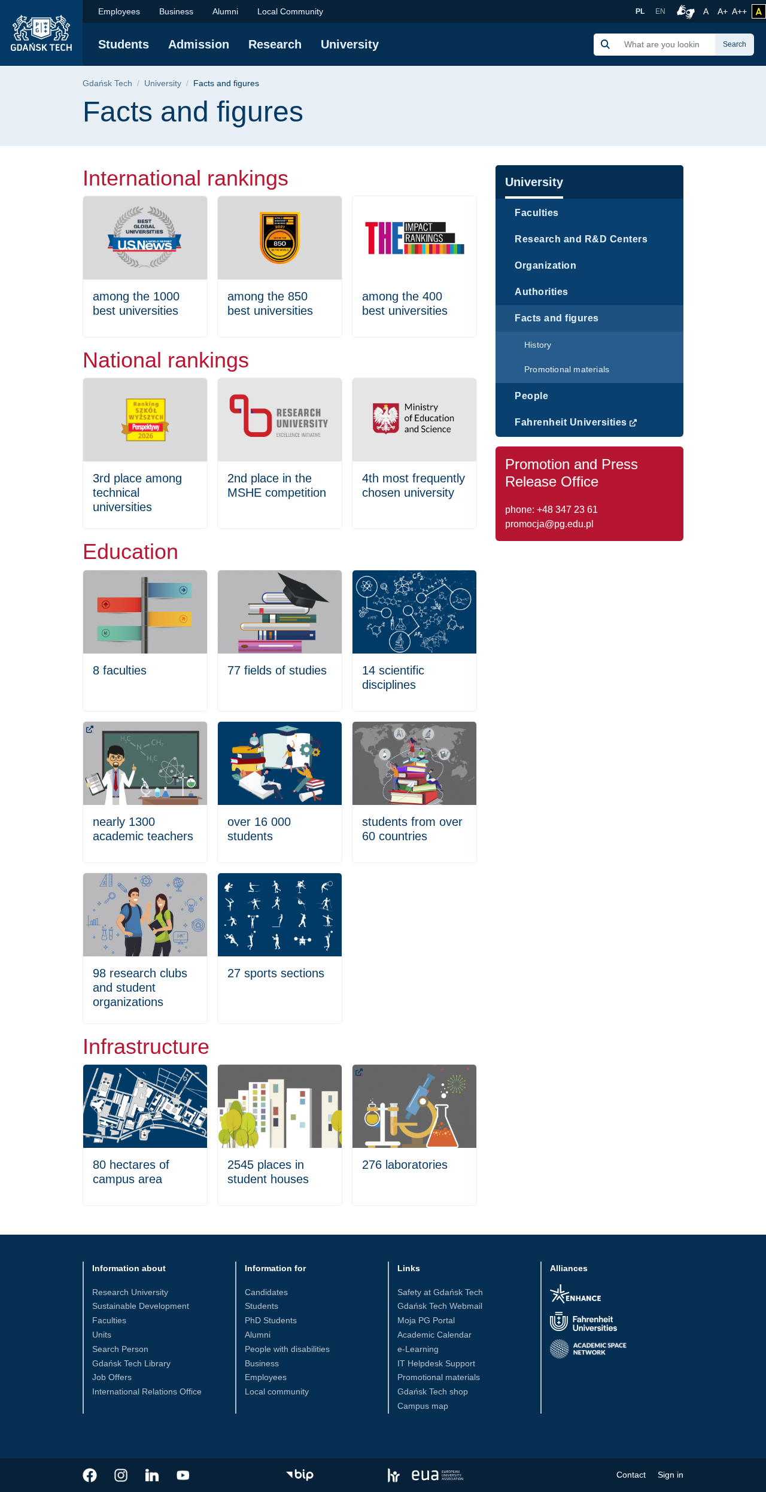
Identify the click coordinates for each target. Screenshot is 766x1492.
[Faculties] (145, 640)
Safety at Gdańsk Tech (440, 1292)
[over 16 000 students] (280, 792)
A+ (723, 11)
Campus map (422, 1406)
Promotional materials (566, 369)
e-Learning (418, 1349)
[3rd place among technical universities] (145, 453)
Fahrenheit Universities (571, 422)
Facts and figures (557, 318)
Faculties (537, 213)
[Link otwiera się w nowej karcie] (90, 1475)
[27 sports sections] (280, 948)
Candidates (266, 1292)
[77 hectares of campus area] (145, 1135)
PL (640, 11)
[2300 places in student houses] (280, 1135)
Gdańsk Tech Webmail (439, 1306)
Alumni (225, 11)
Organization (545, 265)
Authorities (542, 292)
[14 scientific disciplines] (414, 640)
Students (123, 44)
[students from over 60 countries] (414, 792)
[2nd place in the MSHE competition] (280, 453)
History (537, 345)
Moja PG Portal (426, 1320)
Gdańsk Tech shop (432, 1391)
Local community (277, 1391)
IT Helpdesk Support (436, 1363)
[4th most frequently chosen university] (414, 453)
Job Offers (112, 1377)
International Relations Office (147, 1391)
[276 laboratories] (414, 1135)
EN (660, 11)
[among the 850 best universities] (280, 266)
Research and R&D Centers (581, 239)
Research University (130, 1292)
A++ (739, 11)
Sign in (670, 1474)
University (350, 44)
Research (275, 44)
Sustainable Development (140, 1306)
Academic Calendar (434, 1334)
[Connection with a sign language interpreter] (684, 11)
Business (176, 11)
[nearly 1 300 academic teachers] (145, 792)
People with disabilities (287, 1349)
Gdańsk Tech (107, 83)
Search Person (120, 1349)
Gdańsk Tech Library (131, 1363)
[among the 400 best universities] (414, 266)
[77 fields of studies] (280, 640)
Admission (198, 44)
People (531, 396)
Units (101, 1334)
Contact (631, 1474)
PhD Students (271, 1320)
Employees (119, 11)
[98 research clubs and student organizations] (145, 948)
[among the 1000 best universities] (145, 266)
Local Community (290, 11)
